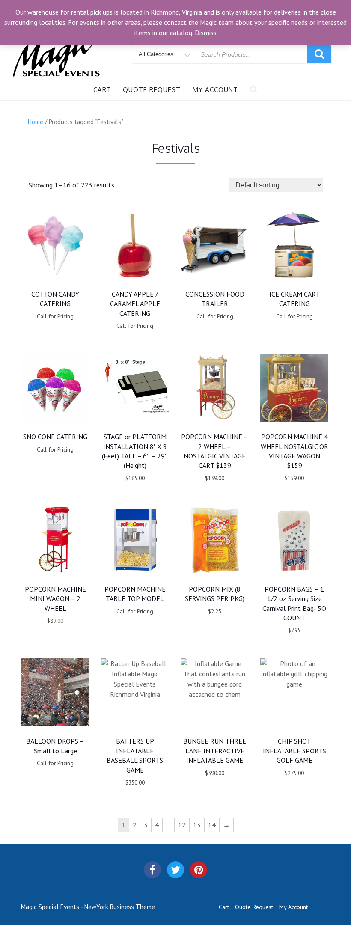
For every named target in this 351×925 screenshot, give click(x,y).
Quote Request (152, 90)
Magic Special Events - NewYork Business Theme (88, 907)
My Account (215, 90)
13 (197, 825)
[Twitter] (175, 869)
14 (212, 825)
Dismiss (206, 32)
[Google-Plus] (198, 869)
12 (182, 825)
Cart (102, 90)
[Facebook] (152, 869)
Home (35, 122)
